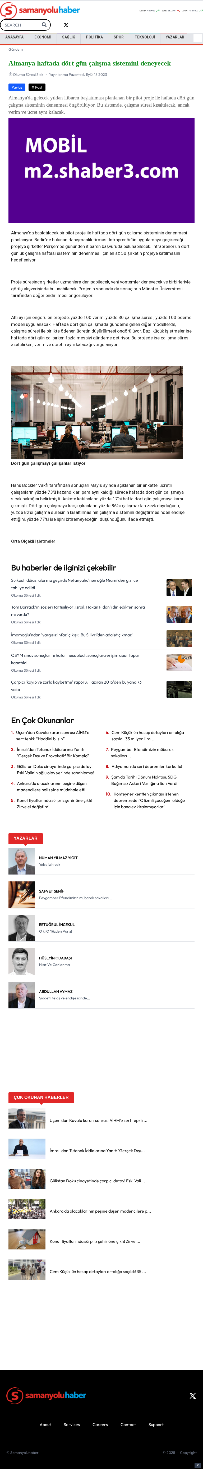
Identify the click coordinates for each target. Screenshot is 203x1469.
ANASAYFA (14, 37)
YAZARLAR (175, 37)
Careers (100, 1424)
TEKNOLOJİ (145, 37)
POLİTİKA (94, 37)
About (45, 1424)
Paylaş (17, 87)
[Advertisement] (101, 1052)
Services (72, 1424)
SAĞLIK (68, 37)
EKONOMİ (42, 37)
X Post (37, 87)
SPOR (119, 37)
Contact (128, 1424)
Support (156, 1424)
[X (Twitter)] (193, 1396)
